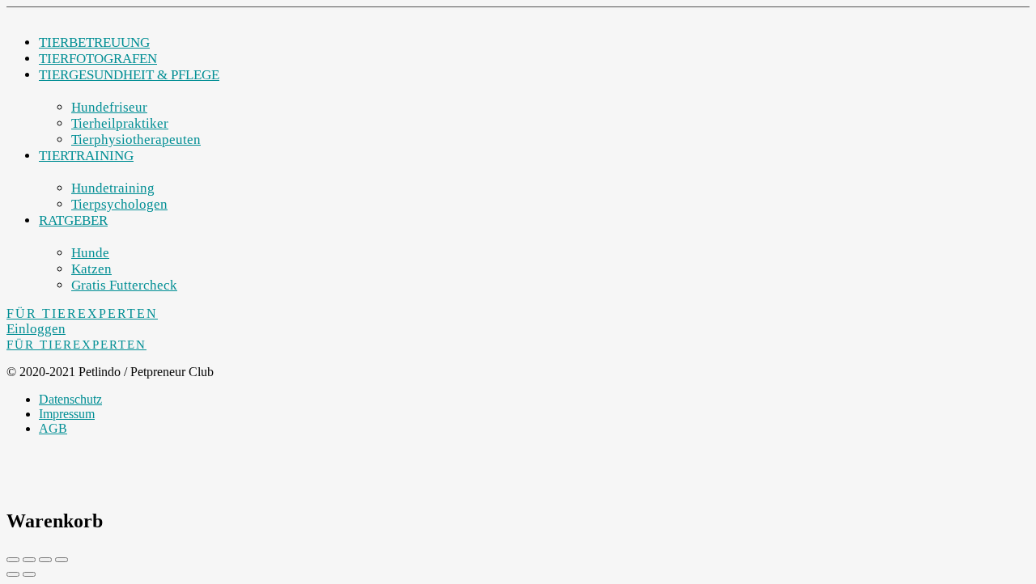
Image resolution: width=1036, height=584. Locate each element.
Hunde (90, 252)
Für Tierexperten (82, 313)
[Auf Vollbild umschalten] (45, 559)
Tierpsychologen (119, 204)
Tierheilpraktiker (119, 123)
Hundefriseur (109, 107)
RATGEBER (73, 220)
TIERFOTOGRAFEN (98, 58)
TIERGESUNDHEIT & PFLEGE (129, 75)
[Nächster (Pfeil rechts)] (29, 574)
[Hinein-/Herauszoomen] (61, 559)
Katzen (91, 269)
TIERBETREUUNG (94, 42)
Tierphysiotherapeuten (136, 139)
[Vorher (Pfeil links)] (12, 574)
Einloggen (36, 328)
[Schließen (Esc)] (12, 559)
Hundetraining (113, 188)
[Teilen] (29, 559)
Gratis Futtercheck (124, 285)
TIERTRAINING (86, 155)
